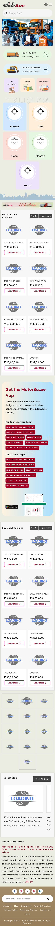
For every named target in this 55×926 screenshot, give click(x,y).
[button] (10, 716)
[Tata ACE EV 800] (40, 268)
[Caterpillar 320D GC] (14, 307)
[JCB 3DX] (40, 345)
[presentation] (6, 31)
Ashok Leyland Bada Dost (16, 242)
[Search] (6, 13)
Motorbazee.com (34, 921)
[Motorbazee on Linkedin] (40, 891)
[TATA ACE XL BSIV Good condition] (14, 541)
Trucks (34, 216)
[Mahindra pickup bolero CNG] (14, 581)
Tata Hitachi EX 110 (38, 319)
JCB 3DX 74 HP (11, 672)
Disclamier (26, 906)
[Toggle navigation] (50, 4)
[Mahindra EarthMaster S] (14, 345)
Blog (16, 906)
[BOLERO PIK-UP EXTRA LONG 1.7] (40, 581)
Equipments (46, 216)
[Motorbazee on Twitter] (27, 891)
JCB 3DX (34, 357)
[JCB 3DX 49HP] (14, 620)
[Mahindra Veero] (14, 268)
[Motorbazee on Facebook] (14, 891)
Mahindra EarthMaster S (16, 357)
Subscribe (49, 898)
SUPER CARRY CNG (39, 554)
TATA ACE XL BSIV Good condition (20, 554)
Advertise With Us (28, 910)
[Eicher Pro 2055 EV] (40, 230)
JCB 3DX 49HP (11, 633)
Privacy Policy (11, 910)
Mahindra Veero (12, 280)
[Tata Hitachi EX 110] (40, 307)
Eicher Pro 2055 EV (39, 242)
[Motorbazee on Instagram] (21, 891)
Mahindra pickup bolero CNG (18, 593)
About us (7, 906)
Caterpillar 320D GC (14, 319)
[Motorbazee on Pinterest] (33, 891)
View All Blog (42, 779)
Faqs (27, 914)
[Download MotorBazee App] (12, 506)
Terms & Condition (43, 906)
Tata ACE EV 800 (38, 280)
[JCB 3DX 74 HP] (14, 659)
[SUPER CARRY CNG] (40, 541)
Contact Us (45, 910)
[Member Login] (46, 4)
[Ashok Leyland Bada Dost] (14, 230)
